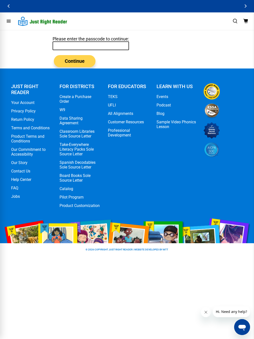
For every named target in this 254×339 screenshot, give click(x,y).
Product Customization (80, 205)
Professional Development (119, 132)
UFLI (112, 105)
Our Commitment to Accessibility (28, 152)
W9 (62, 109)
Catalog (66, 188)
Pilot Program (72, 197)
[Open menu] (8, 21)
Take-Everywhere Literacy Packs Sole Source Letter (77, 149)
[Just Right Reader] (42, 21)
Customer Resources (126, 122)
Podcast (164, 105)
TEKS (113, 96)
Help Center (21, 179)
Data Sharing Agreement (71, 120)
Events (162, 96)
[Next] (245, 6)
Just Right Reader (120, 249)
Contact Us (20, 171)
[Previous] (8, 6)
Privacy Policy (23, 111)
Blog (160, 113)
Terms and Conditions (30, 128)
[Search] (235, 21)
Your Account (22, 102)
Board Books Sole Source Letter (75, 178)
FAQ (14, 188)
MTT (165, 249)
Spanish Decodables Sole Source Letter (77, 165)
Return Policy (22, 119)
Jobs (15, 196)
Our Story (19, 162)
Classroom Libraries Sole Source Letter (77, 133)
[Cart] (245, 21)
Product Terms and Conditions (27, 138)
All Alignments (120, 113)
